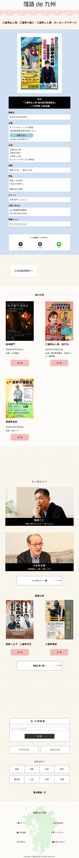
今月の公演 (24, 750)
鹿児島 (17, 779)
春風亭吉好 (11, 422)
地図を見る (21, 135)
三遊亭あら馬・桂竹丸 (57, 344)
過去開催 (37, 792)
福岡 (17, 769)
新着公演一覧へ (39, 666)
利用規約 (59, 823)
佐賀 (47, 769)
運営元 (22, 842)
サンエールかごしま (18, 224)
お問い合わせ (59, 842)
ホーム (22, 823)
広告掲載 (22, 832)
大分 (32, 779)
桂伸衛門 (10, 344)
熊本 (62, 769)
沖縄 (62, 779)
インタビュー (59, 832)
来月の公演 (55, 750)
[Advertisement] (39, 463)
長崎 (32, 769)
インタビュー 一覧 (39, 581)
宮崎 (47, 779)
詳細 (20, 363)
